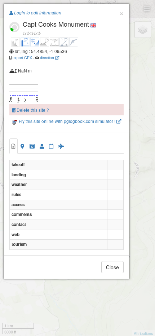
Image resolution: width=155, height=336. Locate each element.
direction (47, 57)
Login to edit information (37, 13)
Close (112, 267)
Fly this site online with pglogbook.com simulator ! (67, 121)
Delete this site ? (32, 110)
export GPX (22, 57)
